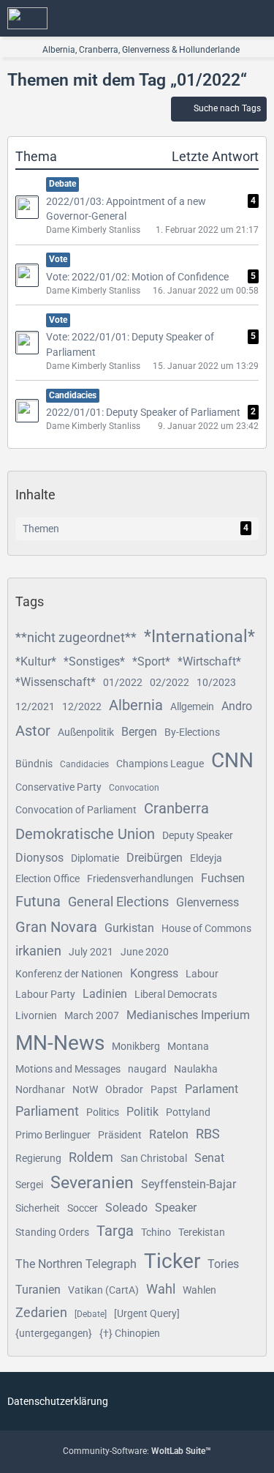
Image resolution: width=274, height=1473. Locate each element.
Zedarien (41, 1312)
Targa (115, 1230)
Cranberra (176, 808)
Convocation (134, 788)
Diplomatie (95, 858)
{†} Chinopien (129, 1333)
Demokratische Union (85, 834)
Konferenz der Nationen (69, 974)
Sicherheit (37, 1208)
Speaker (176, 1208)
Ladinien (105, 994)
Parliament (47, 1111)
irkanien (38, 950)
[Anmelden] (218, 18)
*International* (199, 636)
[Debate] (91, 1314)
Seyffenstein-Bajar (188, 1184)
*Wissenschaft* (55, 682)
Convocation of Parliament (76, 810)
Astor (32, 730)
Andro (236, 706)
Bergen (139, 732)
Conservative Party (58, 787)
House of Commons (206, 928)
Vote (58, 259)
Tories (223, 1264)
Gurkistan (129, 928)
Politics (102, 1112)
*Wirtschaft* (209, 661)
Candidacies (72, 395)
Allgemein (192, 706)
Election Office (47, 878)
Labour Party (45, 994)
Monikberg (136, 1046)
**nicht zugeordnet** (76, 637)
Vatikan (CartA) (103, 1290)
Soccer (82, 1208)
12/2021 (35, 706)
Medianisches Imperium (188, 1015)
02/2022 (169, 682)
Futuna (38, 901)
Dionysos (39, 858)
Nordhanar (40, 1089)
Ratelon (169, 1134)
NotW (85, 1089)
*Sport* (151, 661)
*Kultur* (35, 661)
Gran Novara (56, 927)
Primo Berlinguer (53, 1135)
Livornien (36, 1015)
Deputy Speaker (197, 835)
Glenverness (207, 902)
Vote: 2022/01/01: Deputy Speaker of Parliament (130, 344)
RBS (208, 1133)
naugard (147, 1069)
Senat (209, 1158)
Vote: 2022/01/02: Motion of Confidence (137, 277)
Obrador (124, 1089)
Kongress (154, 973)
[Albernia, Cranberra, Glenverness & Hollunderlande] (27, 18)
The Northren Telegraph (76, 1264)
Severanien (92, 1183)
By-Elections (192, 732)
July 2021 (91, 952)
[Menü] (255, 18)
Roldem (91, 1157)
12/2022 (82, 706)
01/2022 (122, 682)
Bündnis (34, 763)
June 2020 (145, 952)
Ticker (172, 1261)
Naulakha (196, 1069)
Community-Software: (137, 1451)
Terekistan (201, 1232)
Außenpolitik (86, 732)
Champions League (160, 763)
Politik (142, 1112)
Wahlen (199, 1290)
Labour (202, 974)
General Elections (118, 901)
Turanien (38, 1290)
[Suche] (182, 18)
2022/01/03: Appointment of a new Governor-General (126, 209)
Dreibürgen (154, 858)
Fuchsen (223, 878)
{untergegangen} (53, 1333)
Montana (188, 1046)
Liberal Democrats (175, 994)
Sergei (29, 1184)
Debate (62, 184)
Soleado (126, 1208)
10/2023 (216, 682)
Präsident (120, 1135)
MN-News (59, 1043)
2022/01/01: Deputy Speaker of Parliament (143, 412)
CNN (232, 760)
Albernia (136, 705)
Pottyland (188, 1112)
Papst (164, 1089)
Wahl (160, 1289)
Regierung (38, 1158)
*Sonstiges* (94, 661)
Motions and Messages (68, 1069)
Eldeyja (206, 858)
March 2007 (91, 1015)
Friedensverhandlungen (140, 878)
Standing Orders (52, 1232)
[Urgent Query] (147, 1313)
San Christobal (154, 1158)
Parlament (211, 1089)
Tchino (156, 1232)
